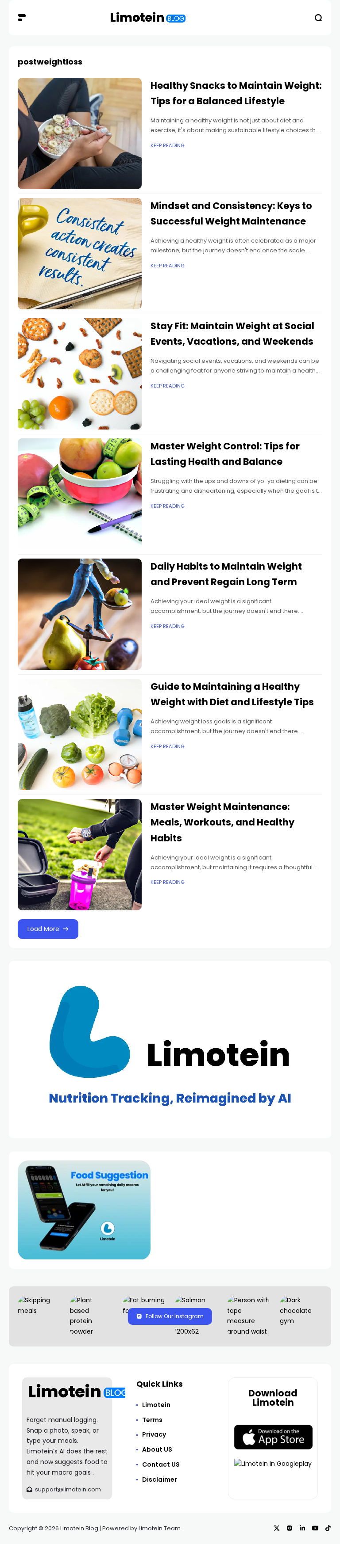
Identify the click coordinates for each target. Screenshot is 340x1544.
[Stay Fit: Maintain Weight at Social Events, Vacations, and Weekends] (80, 374)
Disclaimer (159, 1479)
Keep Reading (168, 145)
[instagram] (289, 1528)
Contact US (161, 1464)
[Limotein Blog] (148, 18)
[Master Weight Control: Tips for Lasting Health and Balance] (80, 494)
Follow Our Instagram (175, 1316)
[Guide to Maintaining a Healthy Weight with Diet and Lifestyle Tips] (80, 734)
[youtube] (315, 1528)
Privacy (154, 1434)
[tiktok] (328, 1528)
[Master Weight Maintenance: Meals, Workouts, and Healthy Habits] (80, 854)
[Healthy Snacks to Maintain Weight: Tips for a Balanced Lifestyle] (80, 133)
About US (157, 1449)
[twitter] (277, 1528)
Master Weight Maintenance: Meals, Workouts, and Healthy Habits (222, 822)
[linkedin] (302, 1528)
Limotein (156, 1404)
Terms (152, 1419)
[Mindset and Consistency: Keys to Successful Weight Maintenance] (80, 253)
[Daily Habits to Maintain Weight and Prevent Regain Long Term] (80, 614)
